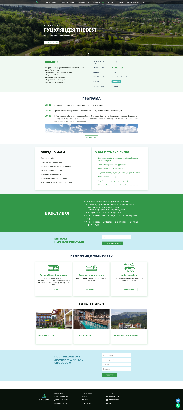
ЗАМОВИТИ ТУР (52, 42)
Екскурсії (116, 81)
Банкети (85, 396)
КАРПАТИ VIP (97, 2)
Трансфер (86, 400)
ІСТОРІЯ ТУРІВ (109, 2)
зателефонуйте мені (112, 243)
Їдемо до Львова (61, 396)
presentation (114, 400)
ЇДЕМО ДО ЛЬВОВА (68, 2)
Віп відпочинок (60, 403)
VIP (110, 403)
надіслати (109, 375)
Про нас (109, 393)
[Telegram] (178, 400)
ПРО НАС (121, 2)
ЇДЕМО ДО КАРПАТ (52, 2)
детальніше (54, 290)
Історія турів (87, 403)
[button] (88, 53)
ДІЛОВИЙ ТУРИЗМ (83, 2)
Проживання (87, 393)
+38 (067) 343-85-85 (133, 2)
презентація (114, 396)
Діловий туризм (61, 400)
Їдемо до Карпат (61, 393)
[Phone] (178, 405)
